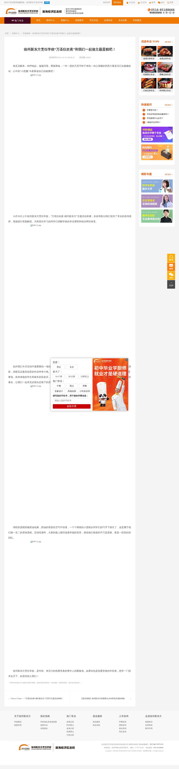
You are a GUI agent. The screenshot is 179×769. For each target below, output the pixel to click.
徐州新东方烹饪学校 (34, 3)
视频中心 (65, 20)
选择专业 (44, 725)
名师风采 (108, 20)
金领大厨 (70, 729)
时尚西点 (70, 725)
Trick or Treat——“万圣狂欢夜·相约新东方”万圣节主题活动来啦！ (37, 699)
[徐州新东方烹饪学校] (33, 11)
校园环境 (17, 725)
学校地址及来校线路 (48, 722)
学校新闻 (26, 33)
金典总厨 (70, 722)
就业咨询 (122, 729)
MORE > (169, 42)
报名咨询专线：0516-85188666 (161, 11)
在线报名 (44, 729)
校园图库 (79, 20)
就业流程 (96, 725)
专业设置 (122, 20)
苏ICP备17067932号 (156, 744)
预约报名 (117, 3)
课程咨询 (122, 725)
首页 (38, 20)
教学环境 (149, 729)
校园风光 (149, 722)
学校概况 (137, 20)
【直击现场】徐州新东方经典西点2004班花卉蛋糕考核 (103, 699)
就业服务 (96, 722)
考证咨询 (122, 732)
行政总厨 (70, 735)
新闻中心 (50, 20)
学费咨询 (122, 722)
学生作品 (94, 20)
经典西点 (70, 732)
